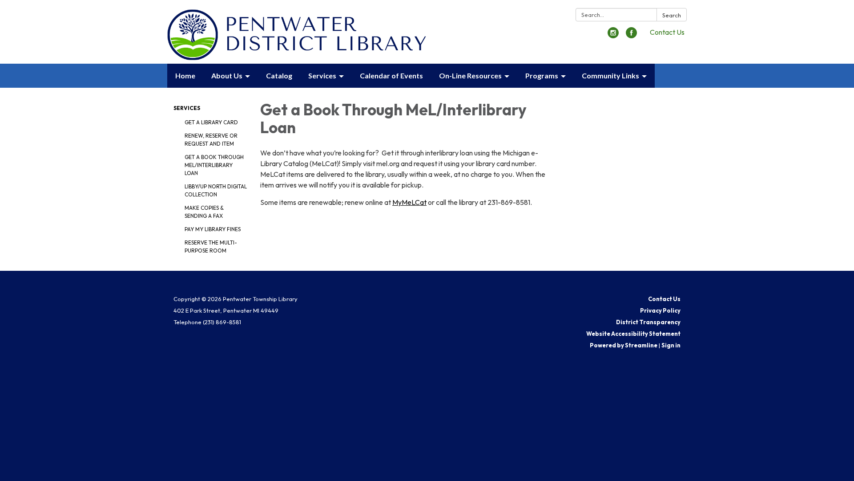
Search (671, 15)
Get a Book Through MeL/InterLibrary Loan (214, 165)
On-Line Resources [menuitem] (470, 75)
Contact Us (667, 32)
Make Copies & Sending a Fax (204, 211)
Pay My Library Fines (213, 229)
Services (186, 108)
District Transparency (648, 322)
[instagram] (613, 35)
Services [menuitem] (322, 75)
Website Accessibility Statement (633, 333)
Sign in (671, 345)
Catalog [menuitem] (279, 75)
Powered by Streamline (623, 345)
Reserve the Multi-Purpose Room (211, 246)
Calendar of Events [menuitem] (391, 75)
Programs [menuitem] (541, 75)
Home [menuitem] (185, 75)
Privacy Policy (660, 310)
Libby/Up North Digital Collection (216, 190)
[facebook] (631, 35)
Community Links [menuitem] (610, 75)
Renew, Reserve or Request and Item (211, 139)
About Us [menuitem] (226, 75)
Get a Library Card (211, 122)
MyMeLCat (409, 202)
